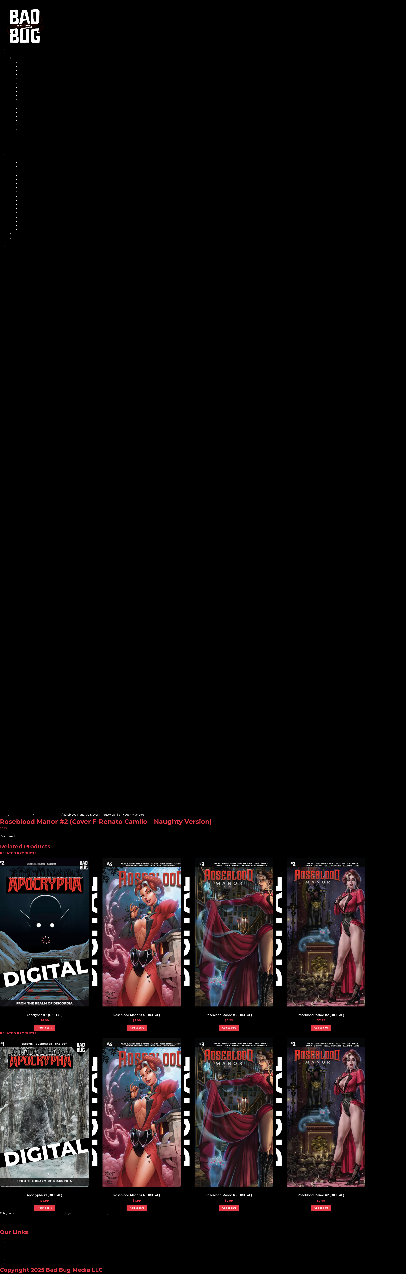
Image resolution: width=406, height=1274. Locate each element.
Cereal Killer (26, 74)
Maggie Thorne (29, 99)
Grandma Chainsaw (31, 87)
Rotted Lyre (26, 120)
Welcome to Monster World (36, 129)
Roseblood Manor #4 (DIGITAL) (136, 1015)
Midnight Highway (30, 104)
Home (10, 49)
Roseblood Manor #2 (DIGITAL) (321, 1015)
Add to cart (45, 1027)
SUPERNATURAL (157, 1213)
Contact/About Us (17, 145)
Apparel (18, 137)
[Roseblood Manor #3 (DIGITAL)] (228, 932)
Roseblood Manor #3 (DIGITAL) (229, 1015)
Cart (9, 141)
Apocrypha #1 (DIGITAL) (44, 1195)
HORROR (139, 1213)
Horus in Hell (27, 95)
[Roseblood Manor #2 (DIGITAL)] (320, 932)
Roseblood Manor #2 (47, 814)
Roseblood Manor (21, 814)
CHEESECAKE (98, 1213)
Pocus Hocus (27, 112)
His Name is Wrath (30, 91)
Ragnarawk (26, 116)
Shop (9, 53)
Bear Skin (25, 70)
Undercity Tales (29, 124)
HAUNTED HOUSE (120, 1213)
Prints (16, 133)
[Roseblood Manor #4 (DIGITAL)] (136, 932)
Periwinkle (26, 108)
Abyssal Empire (28, 62)
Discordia (24, 78)
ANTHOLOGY (80, 1213)
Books (16, 58)
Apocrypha (26, 66)
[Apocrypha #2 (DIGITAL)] (44, 932)
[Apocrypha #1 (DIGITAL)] (44, 1112)
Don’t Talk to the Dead (33, 83)
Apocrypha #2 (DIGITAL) (44, 1015)
